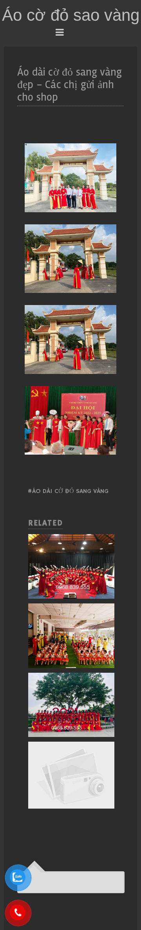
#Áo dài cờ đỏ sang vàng (67, 491)
